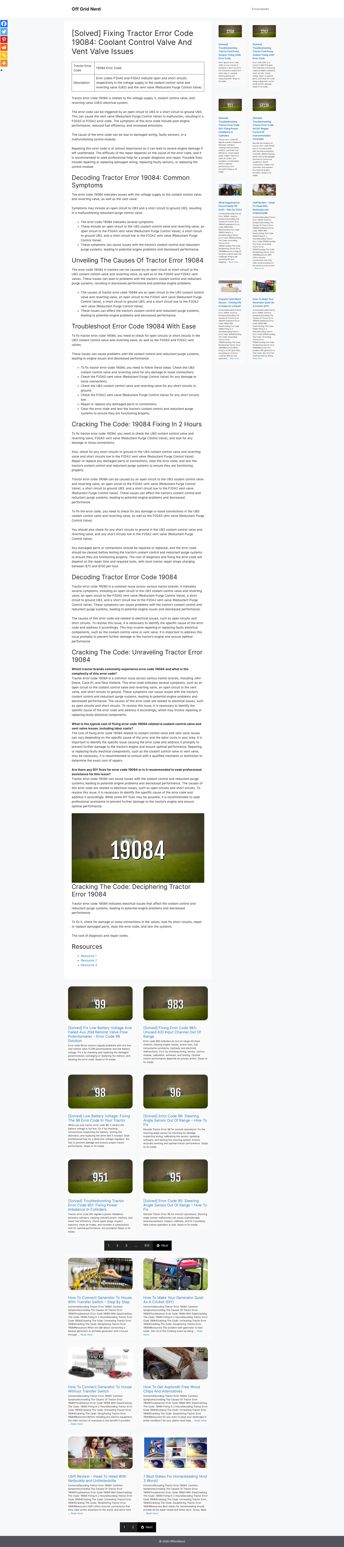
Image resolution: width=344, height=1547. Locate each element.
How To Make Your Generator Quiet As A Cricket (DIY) (173, 1299)
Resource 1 (89, 956)
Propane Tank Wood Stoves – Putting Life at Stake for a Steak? (230, 302)
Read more (87, 1334)
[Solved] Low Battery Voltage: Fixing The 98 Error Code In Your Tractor (99, 1118)
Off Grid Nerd (86, 9)
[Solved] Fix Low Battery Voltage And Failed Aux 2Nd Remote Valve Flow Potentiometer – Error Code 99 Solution (100, 1034)
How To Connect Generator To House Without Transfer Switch (100, 1389)
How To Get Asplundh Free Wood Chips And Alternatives (171, 1389)
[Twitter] (4, 31)
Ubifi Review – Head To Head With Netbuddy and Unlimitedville (97, 1478)
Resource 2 (89, 960)
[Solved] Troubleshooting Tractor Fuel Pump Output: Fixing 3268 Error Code (230, 51)
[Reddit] (4, 47)
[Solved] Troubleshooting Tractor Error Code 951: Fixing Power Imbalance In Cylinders (96, 1205)
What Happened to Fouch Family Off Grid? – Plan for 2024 (230, 206)
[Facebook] (4, 23)
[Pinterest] (4, 39)
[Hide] (1, 70)
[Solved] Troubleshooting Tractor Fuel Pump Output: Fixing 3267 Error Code (264, 51)
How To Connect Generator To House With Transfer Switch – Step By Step (100, 1299)
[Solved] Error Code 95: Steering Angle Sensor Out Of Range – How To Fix (175, 1205)
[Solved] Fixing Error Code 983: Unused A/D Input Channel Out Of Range (172, 1032)
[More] (4, 63)
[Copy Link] (4, 55)
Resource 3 (89, 965)
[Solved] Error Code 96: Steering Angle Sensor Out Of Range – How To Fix (175, 1120)
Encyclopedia (260, 9)
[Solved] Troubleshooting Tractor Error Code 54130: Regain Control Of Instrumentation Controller (263, 128)
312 (146, 1245)
